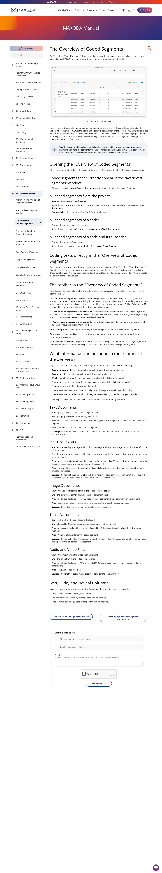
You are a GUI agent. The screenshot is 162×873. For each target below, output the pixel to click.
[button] (100, 639)
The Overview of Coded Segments (25, 222)
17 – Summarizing (24, 324)
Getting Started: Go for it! (27, 89)
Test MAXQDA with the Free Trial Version (28, 74)
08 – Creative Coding (25, 158)
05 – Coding (21, 132)
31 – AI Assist (21, 430)
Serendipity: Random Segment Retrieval (25, 232)
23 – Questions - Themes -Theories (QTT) (27, 370)
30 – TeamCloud (23, 423)
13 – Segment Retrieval (26, 193)
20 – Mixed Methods (25, 347)
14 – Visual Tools (23, 300)
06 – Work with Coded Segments (25, 140)
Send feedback (99, 683)
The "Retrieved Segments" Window (27, 211)
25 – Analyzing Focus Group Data (28, 386)
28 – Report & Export (25, 408)
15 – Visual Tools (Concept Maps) (27, 308)
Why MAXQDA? (64, 10)
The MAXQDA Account (25, 96)
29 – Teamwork (22, 416)
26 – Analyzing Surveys (26, 394)
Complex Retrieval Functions (28, 275)
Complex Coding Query (26, 267)
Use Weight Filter (23, 293)
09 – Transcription (24, 165)
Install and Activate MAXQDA (28, 82)
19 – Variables (22, 340)
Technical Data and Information (24, 438)
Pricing (102, 10)
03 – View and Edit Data (26, 118)
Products (78, 10)
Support (111, 10)
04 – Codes (20, 125)
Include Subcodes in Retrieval (25, 284)
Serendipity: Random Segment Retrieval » (123, 618)
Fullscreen (28, 48)
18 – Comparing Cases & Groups (26, 332)
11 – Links (20, 179)
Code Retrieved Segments (27, 252)
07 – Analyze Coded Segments (24, 150)
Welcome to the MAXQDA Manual (27, 65)
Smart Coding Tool (86, 329)
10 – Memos (21, 172)
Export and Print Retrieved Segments (28, 243)
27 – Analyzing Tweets (25, 401)
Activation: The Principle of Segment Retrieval (28, 201)
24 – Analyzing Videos (25, 378)
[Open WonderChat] (156, 867)
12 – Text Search (23, 186)
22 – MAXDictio (22, 361)
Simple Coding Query (25, 259)
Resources (91, 10)
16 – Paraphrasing (24, 316)
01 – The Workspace (25, 104)
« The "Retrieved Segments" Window (71, 616)
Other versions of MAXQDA (28, 446)
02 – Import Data (23, 111)
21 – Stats (20, 354)
